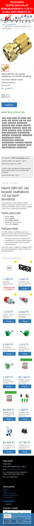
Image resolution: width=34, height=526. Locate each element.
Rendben (7, 516)
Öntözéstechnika (11, 24)
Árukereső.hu (8, 504)
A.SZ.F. (5, 492)
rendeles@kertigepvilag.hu (14, 469)
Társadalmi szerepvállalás (10, 495)
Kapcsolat (6, 490)
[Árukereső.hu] (8, 501)
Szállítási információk (9, 493)
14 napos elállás (8, 497)
